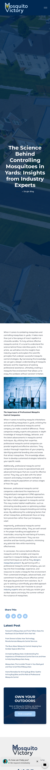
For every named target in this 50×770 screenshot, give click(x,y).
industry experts (11, 589)
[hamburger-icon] (45, 7)
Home (19, 191)
